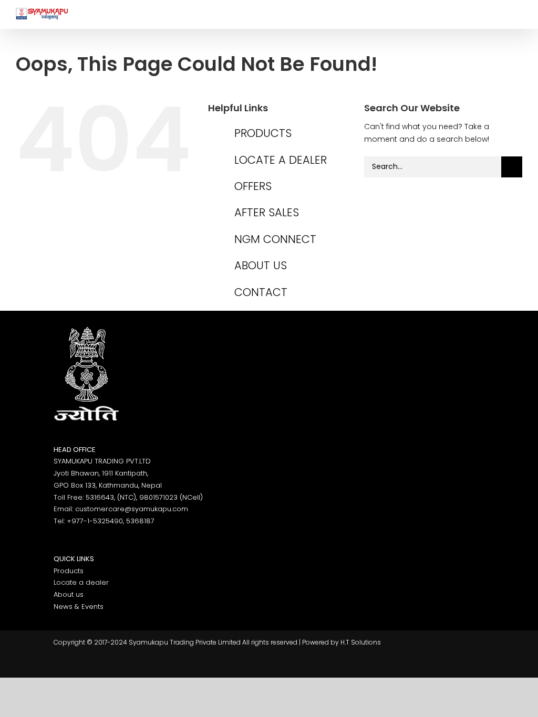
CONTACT (260, 292)
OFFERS (253, 186)
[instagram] (123, 666)
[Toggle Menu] (514, 14)
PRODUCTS (263, 133)
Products (69, 571)
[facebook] (65, 666)
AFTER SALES (266, 212)
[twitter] (94, 666)
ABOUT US (260, 265)
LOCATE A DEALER (280, 159)
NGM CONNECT (275, 239)
